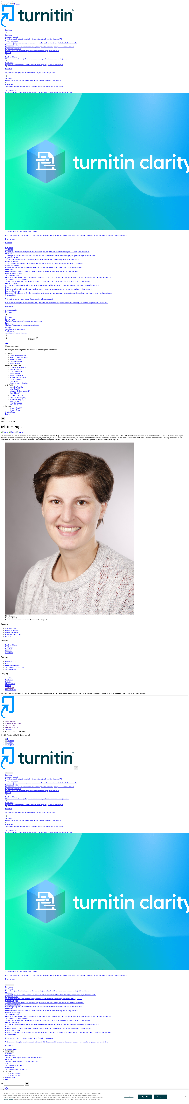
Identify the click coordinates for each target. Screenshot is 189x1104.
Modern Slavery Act (12, 727)
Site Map (8, 729)
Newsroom (9, 312)
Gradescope (9, 647)
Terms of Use (10, 725)
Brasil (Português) (16, 359)
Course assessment (11, 632)
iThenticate (9, 653)
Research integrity (11, 630)
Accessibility (9, 688)
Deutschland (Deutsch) (17, 367)
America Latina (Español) (18, 357)
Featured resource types (13, 273)
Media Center (10, 684)
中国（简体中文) (16, 402)
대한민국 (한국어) (16, 395)
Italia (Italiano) (15, 373)
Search (32, 339)
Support (8, 406)
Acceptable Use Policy (13, 723)
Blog (7, 663)
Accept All (160, 1097)
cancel (37, 338)
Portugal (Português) (17, 379)
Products (8, 53)
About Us (8, 678)
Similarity (8, 651)
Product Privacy (10, 690)
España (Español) (16, 369)
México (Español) (16, 363)
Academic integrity (11, 628)
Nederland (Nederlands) (18, 377)
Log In (7, 414)
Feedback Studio (11, 645)
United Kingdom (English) (19, 383)
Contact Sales (10, 412)
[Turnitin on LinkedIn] (9, 743)
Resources (8, 243)
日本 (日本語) (15, 393)
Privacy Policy (8, 1099)
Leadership (9, 680)
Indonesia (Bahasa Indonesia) (20, 391)
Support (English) (16, 408)
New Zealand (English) (18, 398)
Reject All (145, 1097)
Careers (7, 682)
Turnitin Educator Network (14, 667)
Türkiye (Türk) (15, 381)
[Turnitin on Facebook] (9, 741)
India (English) (15, 389)
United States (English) (18, 355)
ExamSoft (8, 649)
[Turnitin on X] (6, 739)
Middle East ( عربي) (17, 375)
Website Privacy (10, 721)
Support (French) (15, 410)
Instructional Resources (13, 665)
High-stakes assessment (13, 634)
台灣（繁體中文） (17, 404)
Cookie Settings (129, 1097)
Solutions (8, 30)
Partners (8, 636)
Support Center (10, 669)
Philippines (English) (17, 399)
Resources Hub (10, 661)
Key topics (9, 248)
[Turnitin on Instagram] (9, 745)
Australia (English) (16, 387)
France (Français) (16, 371)
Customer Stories (11, 310)
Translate (17, 4)
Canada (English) (16, 361)
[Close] (185, 1096)
